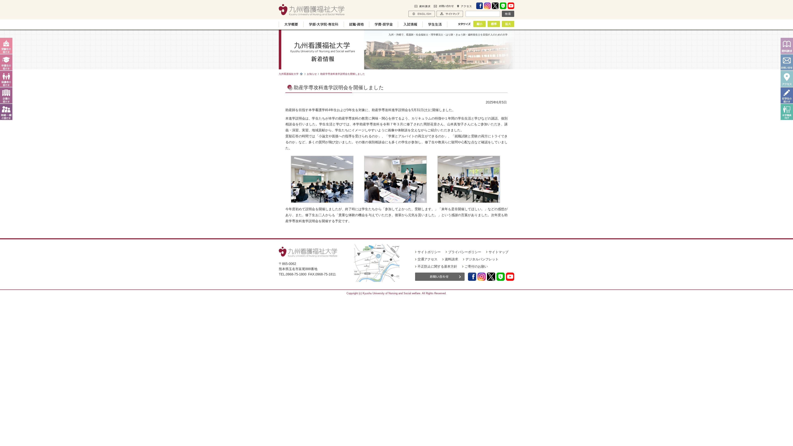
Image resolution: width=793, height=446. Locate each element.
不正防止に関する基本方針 (437, 266)
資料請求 (451, 259)
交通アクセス (427, 259)
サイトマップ (498, 252)
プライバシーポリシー (464, 252)
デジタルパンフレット (482, 259)
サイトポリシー (429, 252)
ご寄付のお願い (476, 266)
